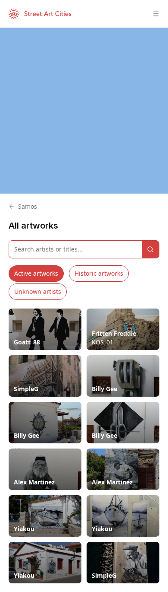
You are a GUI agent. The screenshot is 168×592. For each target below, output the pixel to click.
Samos (27, 206)
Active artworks (36, 273)
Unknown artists (37, 291)
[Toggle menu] (156, 13)
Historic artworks (99, 273)
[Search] (150, 249)
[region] (84, 111)
